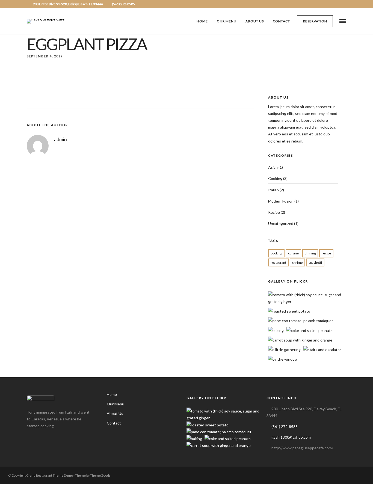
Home (202, 21)
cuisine (293, 253)
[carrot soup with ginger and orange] (300, 340)
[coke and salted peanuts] (309, 330)
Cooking (275, 178)
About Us (254, 21)
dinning (310, 253)
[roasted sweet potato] (289, 311)
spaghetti (315, 262)
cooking (276, 253)
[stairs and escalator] (322, 349)
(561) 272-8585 (123, 4)
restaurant (278, 262)
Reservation (315, 21)
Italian (273, 190)
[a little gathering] (284, 349)
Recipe (274, 212)
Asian (273, 167)
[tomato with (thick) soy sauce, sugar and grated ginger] (309, 301)
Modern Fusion (281, 201)
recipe (326, 253)
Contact (281, 21)
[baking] (276, 330)
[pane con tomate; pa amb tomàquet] (300, 320)
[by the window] (283, 359)
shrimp (297, 262)
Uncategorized (280, 223)
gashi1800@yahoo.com (291, 437)
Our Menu (226, 21)
